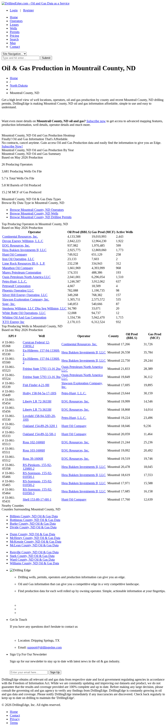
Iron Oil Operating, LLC (18, 259)
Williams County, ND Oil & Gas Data (34, 563)
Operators (16, 21)
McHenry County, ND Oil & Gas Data (35, 538)
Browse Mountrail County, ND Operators (37, 209)
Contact (15, 46)
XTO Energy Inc (13, 322)
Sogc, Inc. (8, 304)
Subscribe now (96, 121)
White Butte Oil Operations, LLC (24, 313)
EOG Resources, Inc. (16, 245)
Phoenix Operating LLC (18, 290)
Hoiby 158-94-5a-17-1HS (39, 393)
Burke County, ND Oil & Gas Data (33, 523)
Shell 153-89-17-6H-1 (37, 499)
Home (14, 17)
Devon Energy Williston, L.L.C (22, 241)
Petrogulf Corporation (16, 286)
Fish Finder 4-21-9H (36, 385)
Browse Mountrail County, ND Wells (34, 213)
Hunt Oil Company (14, 254)
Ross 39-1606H (33, 458)
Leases (14, 24)
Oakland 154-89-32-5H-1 (39, 434)
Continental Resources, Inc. (20, 236)
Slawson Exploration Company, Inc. (25, 299)
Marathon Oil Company (17, 268)
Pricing (14, 35)
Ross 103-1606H (34, 450)
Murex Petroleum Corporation (21, 272)
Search (14, 39)
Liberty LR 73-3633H (37, 409)
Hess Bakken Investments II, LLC (24, 250)
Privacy (15, 719)
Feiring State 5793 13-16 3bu (42, 377)
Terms (14, 723)
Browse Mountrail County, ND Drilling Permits (41, 217)
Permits (14, 32)
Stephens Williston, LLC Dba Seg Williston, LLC (34, 308)
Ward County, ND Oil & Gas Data (32, 559)
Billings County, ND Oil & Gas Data (34, 516)
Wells (13, 28)
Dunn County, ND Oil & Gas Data (32, 534)
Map (13, 43)
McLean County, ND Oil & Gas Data (34, 545)
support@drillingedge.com (44, 647)
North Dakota (19, 85)
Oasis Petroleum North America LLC (26, 277)
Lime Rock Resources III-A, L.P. (23, 263)
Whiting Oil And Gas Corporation (24, 317)
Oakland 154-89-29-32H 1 (40, 426)
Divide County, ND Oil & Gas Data (33, 527)
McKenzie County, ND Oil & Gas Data (35, 541)
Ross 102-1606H (34, 442)
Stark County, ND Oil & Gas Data (32, 556)
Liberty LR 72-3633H (37, 401)
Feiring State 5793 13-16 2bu (42, 368)
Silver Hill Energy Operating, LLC (25, 295)
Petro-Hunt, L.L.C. (14, 281)
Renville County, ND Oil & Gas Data (34, 552)
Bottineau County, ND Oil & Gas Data (35, 520)
